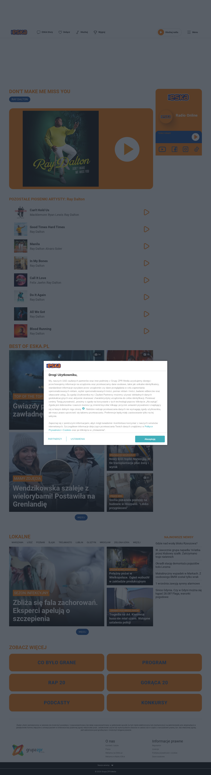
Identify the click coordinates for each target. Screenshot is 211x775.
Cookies (67, 430)
